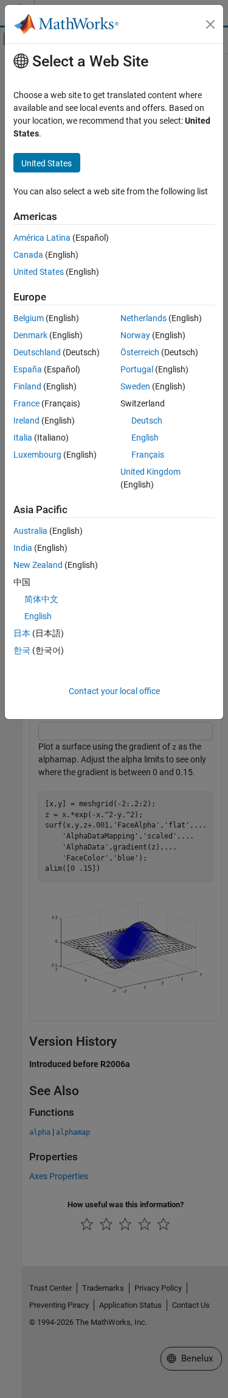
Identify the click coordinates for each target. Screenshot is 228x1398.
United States (38, 272)
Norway (135, 335)
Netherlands (143, 318)
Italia (22, 437)
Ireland (26, 420)
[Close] (210, 24)
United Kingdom (150, 472)
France (26, 403)
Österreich (139, 352)
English (145, 437)
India (22, 548)
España (27, 369)
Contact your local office (114, 691)
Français (147, 454)
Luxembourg (37, 454)
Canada (28, 255)
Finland (27, 386)
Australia (30, 531)
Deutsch (146, 420)
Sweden (135, 386)
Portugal (136, 369)
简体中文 (41, 599)
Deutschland (37, 352)
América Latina (42, 238)
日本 (21, 633)
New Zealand (38, 565)
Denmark (30, 335)
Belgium (28, 318)
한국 (21, 650)
